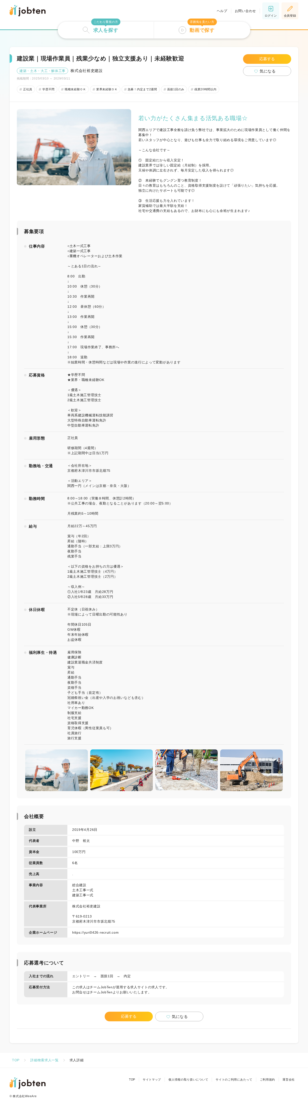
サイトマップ (152, 1079)
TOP (15, 1060)
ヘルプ (222, 11)
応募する (267, 59)
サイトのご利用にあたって (234, 1079)
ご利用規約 (267, 1079)
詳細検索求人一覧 (44, 1060)
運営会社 (288, 1079)
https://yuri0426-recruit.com (95, 932)
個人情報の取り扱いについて (188, 1079)
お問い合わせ (245, 11)
